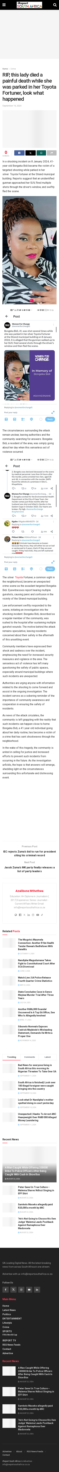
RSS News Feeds (11, 1344)
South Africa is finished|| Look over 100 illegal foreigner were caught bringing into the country (37, 1085)
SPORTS (7, 1331)
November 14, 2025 (28, 1040)
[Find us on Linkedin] (37, 1290)
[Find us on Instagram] (21, 1290)
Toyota (18, 577)
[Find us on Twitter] (13, 1290)
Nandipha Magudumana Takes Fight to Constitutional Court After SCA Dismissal (36, 963)
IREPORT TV (9, 1340)
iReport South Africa (11, 1461)
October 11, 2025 (27, 954)
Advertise (7, 1353)
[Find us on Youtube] (29, 1290)
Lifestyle (7, 1323)
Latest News (9, 1310)
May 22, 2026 (25, 985)
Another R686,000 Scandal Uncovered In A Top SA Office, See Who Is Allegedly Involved (36, 1012)
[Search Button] (55, 5)
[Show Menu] (4, 5)
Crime (13, 69)
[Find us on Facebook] (5, 1290)
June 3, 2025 (25, 971)
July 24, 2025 (25, 1002)
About (19, 1451)
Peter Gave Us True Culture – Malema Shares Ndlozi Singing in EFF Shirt (36, 1190)
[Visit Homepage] (29, 5)
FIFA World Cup (9, 1335)
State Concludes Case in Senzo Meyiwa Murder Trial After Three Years (36, 995)
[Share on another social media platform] (52, 153)
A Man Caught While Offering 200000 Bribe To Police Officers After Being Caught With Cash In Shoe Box (26, 1171)
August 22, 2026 (13, 1179)
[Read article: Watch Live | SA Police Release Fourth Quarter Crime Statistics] (9, 980)
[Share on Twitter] (30, 153)
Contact (6, 1349)
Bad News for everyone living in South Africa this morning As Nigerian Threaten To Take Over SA (37, 1068)
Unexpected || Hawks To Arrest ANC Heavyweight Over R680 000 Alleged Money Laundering (37, 1117)
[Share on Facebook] (19, 153)
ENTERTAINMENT (12, 1318)
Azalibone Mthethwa (29, 891)
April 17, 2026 (25, 1020)
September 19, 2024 (11, 106)
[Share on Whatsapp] (41, 153)
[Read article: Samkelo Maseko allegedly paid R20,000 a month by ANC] (9, 1207)
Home (5, 69)
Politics (6, 1314)
